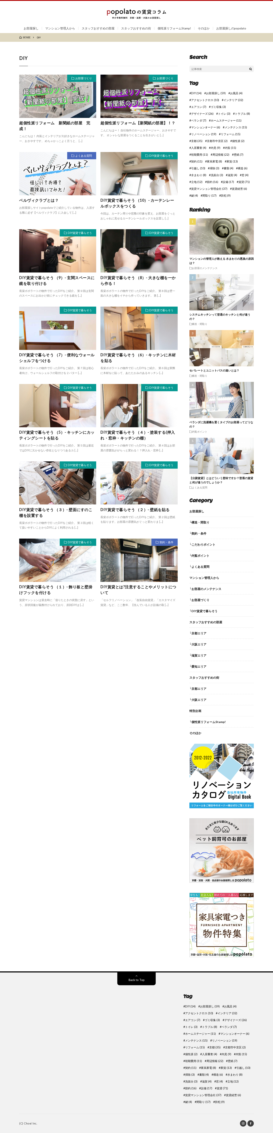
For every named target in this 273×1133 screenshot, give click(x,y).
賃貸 (244, 182)
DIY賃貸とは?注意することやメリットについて (138, 589)
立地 (196, 182)
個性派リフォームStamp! (174, 28)
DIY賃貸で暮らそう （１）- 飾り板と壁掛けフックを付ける (55, 589)
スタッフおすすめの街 (136, 28)
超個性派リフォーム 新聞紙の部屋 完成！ (54, 125)
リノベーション (203, 134)
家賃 (232, 161)
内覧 (230, 147)
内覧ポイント (199, 431)
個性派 (238, 141)
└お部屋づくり (199, 600)
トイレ (224, 113)
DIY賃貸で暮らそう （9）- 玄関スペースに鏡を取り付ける (57, 280)
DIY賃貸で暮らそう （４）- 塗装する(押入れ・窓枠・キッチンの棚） (137, 435)
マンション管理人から (60, 28)
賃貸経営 (239, 188)
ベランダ (198, 120)
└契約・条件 (197, 533)
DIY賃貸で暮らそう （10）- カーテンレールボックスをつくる (137, 203)
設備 (228, 182)
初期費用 (199, 154)
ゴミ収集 (218, 107)
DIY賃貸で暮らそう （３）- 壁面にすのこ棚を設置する (55, 512)
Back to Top (137, 980)
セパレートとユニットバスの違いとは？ (214, 370)
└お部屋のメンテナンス (205, 589)
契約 (196, 161)
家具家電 (214, 161)
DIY (196, 93)
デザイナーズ (202, 113)
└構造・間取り (199, 522)
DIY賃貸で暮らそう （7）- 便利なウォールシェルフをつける (57, 357)
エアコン (198, 107)
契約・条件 (166, 542)
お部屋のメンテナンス (205, 268)
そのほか (204, 28)
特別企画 (195, 711)
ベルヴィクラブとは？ (39, 200)
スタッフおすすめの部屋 (98, 28)
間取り (209, 195)
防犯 (226, 195)
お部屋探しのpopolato (231, 28)
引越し (198, 168)
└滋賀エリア (197, 655)
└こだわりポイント (202, 544)
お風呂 (236, 93)
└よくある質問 (199, 566)
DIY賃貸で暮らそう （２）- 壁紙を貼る (135, 509)
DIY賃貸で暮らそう (161, 155)
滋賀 (232, 175)
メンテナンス (236, 127)
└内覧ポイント (199, 555)
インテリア (233, 100)
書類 (228, 168)
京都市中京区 (217, 141)
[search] (250, 69)
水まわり (198, 175)
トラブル (242, 113)
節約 (212, 182)
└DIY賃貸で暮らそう (203, 611)
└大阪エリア (197, 644)
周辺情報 (220, 154)
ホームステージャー (226, 120)
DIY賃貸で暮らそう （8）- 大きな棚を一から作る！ (138, 280)
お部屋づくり (83, 78)
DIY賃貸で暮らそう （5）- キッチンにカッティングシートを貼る (57, 435)
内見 (215, 147)
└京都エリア (197, 633)
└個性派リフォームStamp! (207, 722)
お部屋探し (31, 28)
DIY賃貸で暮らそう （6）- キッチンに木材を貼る (138, 357)
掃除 (214, 168)
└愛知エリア (197, 666)
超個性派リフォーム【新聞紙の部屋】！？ (138, 122)
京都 (196, 141)
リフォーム (230, 134)
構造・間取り (199, 324)
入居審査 (198, 147)
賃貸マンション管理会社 (209, 188)
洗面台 (217, 175)
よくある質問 (83, 155)
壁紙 (238, 154)
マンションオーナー (205, 127)
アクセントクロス (205, 100)
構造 (242, 168)
